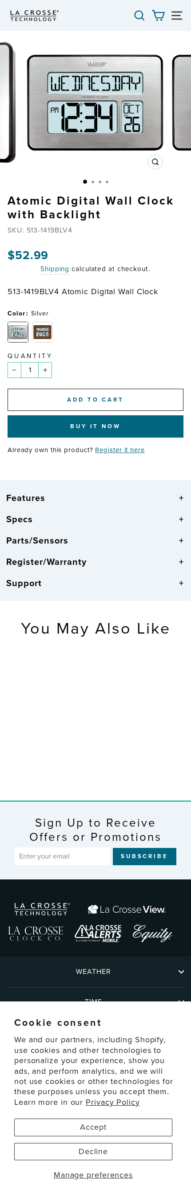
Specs (19, 519)
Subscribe (144, 856)
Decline (93, 1151)
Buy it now (95, 426)
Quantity (30, 356)
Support (24, 583)
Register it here (119, 450)
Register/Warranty (46, 561)
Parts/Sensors (37, 540)
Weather (93, 971)
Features (25, 497)
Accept (93, 1127)
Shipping (54, 269)
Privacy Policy (113, 1102)
